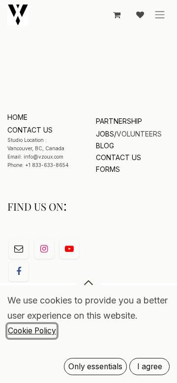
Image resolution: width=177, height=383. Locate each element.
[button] (88, 283)
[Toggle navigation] (160, 14)
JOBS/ (106, 134)
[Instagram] (44, 249)
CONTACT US (118, 157)
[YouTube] (69, 249)
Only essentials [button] (95, 366)
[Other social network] (19, 249)
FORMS (108, 169)
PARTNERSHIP (119, 121)
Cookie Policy (32, 330)
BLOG (105, 145)
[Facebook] (19, 271)
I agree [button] (149, 366)
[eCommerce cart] (116, 15)
